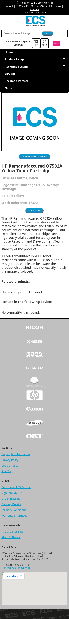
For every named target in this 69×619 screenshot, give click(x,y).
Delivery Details (11, 504)
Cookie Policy (9, 465)
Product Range (14, 59)
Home (9, 52)
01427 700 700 (25, 6)
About (9, 6)
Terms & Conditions (13, 510)
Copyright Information (15, 454)
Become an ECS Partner (16, 487)
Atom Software (10, 537)
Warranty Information (15, 515)
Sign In (56, 43)
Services (10, 74)
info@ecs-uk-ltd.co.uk (48, 6)
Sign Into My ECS (12, 493)
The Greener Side (12, 531)
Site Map (6, 471)
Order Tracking (11, 498)
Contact (34, 9)
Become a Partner (16, 81)
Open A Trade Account (34, 12)
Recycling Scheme (16, 66)
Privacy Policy (9, 460)
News (8, 88)
